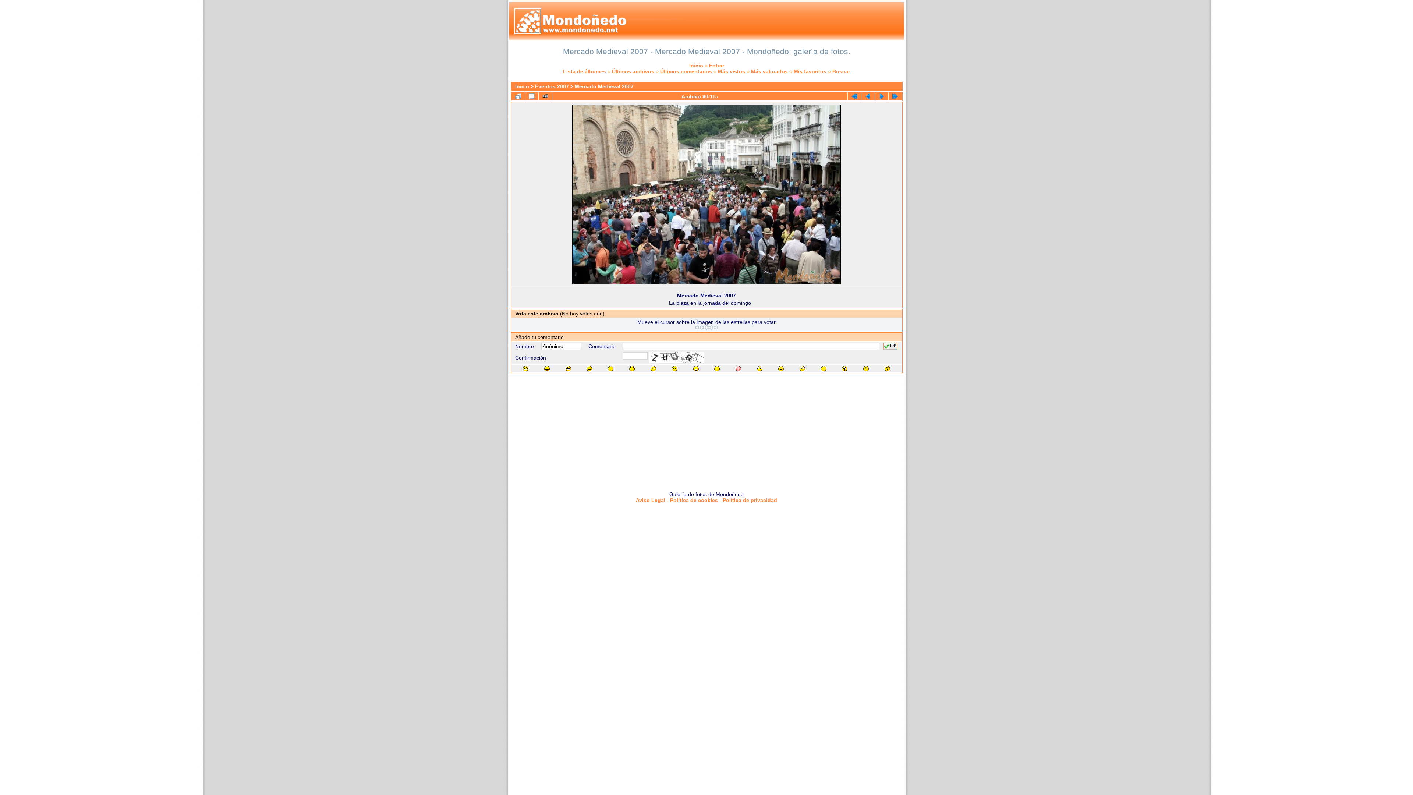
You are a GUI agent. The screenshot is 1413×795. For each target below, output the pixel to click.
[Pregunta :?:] (887, 368)
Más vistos (731, 71)
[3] (706, 327)
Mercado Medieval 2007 (604, 86)
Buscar (841, 71)
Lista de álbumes (584, 71)
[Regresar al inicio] (854, 96)
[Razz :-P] (547, 368)
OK (893, 346)
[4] (711, 327)
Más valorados (769, 71)
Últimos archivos (633, 71)
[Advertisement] (706, 430)
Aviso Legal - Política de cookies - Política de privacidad (706, 500)
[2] (702, 327)
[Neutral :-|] (610, 368)
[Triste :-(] (632, 368)
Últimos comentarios (686, 71)
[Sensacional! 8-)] (674, 368)
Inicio (696, 65)
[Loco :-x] (781, 368)
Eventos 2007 (552, 86)
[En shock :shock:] (759, 368)
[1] (697, 327)
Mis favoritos (810, 71)
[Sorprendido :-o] (696, 368)
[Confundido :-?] (717, 368)
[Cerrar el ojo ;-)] (823, 368)
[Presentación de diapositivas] (545, 96)
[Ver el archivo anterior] (868, 96)
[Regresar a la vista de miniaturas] (518, 96)
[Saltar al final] (895, 96)
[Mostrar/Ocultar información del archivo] (531, 96)
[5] (716, 327)
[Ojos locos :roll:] (802, 368)
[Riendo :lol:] (525, 368)
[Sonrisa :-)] (589, 368)
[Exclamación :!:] (866, 368)
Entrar (716, 65)
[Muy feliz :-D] (568, 368)
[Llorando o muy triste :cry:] (653, 368)
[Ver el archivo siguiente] (881, 96)
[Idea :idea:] (844, 368)
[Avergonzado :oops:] (738, 368)
